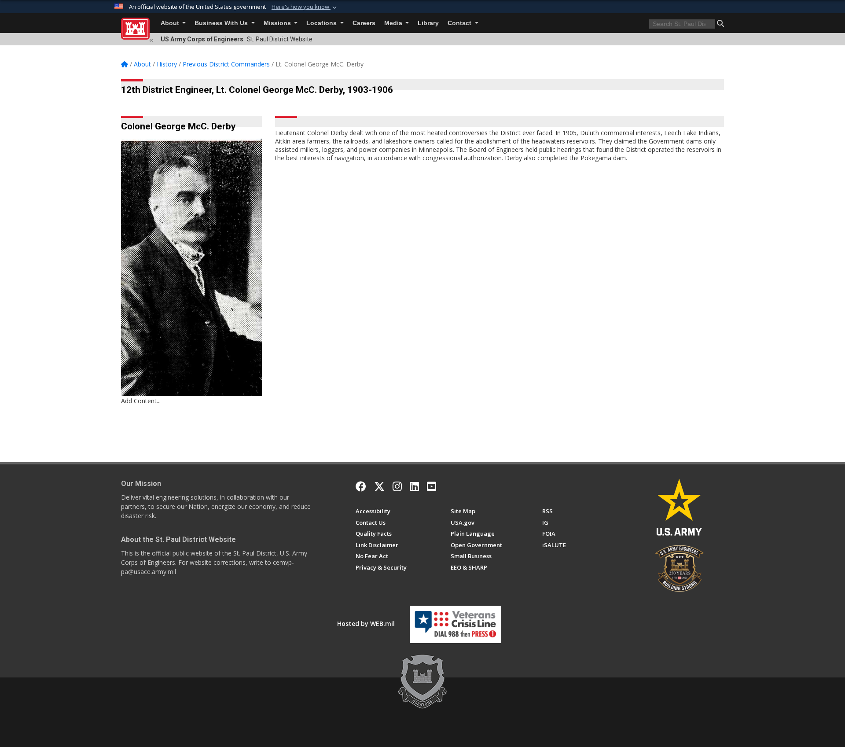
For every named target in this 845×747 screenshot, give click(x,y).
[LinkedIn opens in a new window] (414, 486)
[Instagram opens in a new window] (397, 486)
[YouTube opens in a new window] (431, 486)
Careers (364, 23)
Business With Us (222, 23)
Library (428, 23)
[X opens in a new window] (379, 486)
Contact (460, 23)
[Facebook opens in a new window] (361, 486)
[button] (305, 7)
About (171, 23)
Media (394, 23)
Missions (278, 23)
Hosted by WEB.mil (366, 623)
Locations (322, 23)
